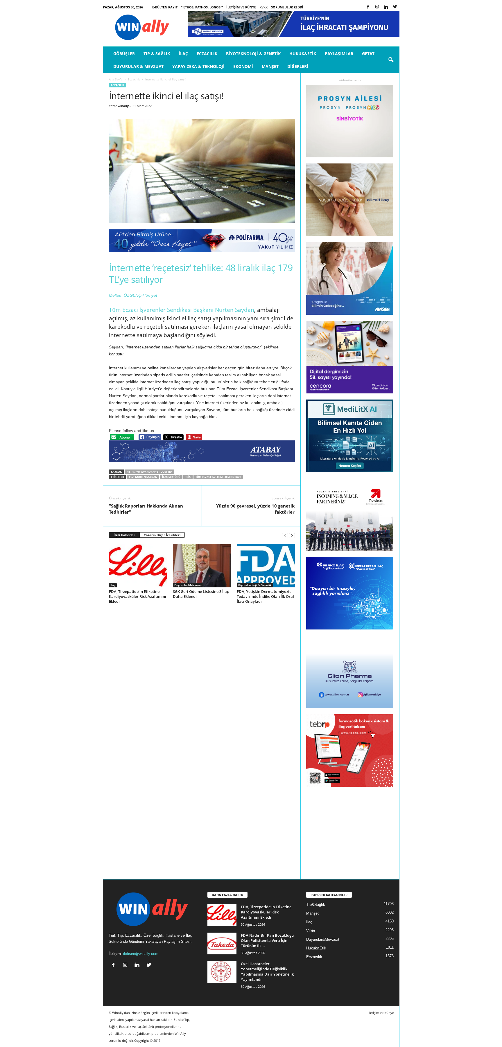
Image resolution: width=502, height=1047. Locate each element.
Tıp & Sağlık (157, 53)
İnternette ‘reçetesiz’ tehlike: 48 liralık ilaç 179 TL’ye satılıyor (201, 273)
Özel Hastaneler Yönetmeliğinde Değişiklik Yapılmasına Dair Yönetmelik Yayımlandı (267, 971)
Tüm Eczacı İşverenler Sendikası (218, 477)
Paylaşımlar (339, 53)
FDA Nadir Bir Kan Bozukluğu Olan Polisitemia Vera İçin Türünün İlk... (267, 940)
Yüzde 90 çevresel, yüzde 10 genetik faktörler (255, 509)
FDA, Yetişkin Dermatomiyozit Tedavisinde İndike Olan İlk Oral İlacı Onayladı (265, 596)
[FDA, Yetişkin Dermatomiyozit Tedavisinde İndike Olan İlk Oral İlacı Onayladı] (266, 565)
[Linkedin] (386, 7)
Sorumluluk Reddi (287, 7)
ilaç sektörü (171, 477)
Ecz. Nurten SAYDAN (143, 477)
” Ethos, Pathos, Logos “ (202, 7)
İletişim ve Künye (241, 7)
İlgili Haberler (124, 535)
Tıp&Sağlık (315, 904)
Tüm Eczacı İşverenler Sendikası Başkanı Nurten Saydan (181, 310)
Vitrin (310, 931)
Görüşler (124, 53)
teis (188, 477)
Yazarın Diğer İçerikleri (162, 535)
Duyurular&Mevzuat (188, 585)
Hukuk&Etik (302, 53)
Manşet (270, 66)
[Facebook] (368, 7)
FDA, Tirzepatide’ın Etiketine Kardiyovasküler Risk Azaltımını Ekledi (137, 596)
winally (123, 106)
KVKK (263, 7)
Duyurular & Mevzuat (138, 66)
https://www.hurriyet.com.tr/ (149, 472)
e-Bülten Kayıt (165, 7)
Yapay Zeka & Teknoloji (198, 66)
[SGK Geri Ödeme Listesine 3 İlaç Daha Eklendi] (202, 565)
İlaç (183, 53)
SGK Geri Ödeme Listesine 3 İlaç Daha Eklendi (201, 594)
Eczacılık (207, 53)
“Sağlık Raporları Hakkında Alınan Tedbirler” (146, 509)
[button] (390, 60)
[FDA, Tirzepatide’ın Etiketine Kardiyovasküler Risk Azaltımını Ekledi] (138, 565)
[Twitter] (395, 7)
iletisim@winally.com (140, 953)
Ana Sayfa (115, 79)
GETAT (368, 53)
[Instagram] (377, 7)
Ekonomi (243, 66)
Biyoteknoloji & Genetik (253, 53)
